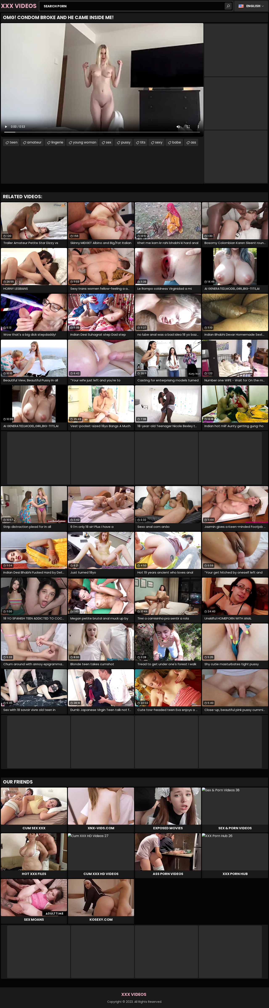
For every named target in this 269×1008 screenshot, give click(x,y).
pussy (126, 142)
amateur (34, 142)
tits (142, 142)
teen (13, 142)
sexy (158, 142)
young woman (84, 142)
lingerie (57, 142)
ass (193, 142)
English (253, 6)
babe (176, 142)
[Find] (228, 6)
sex (108, 142)
